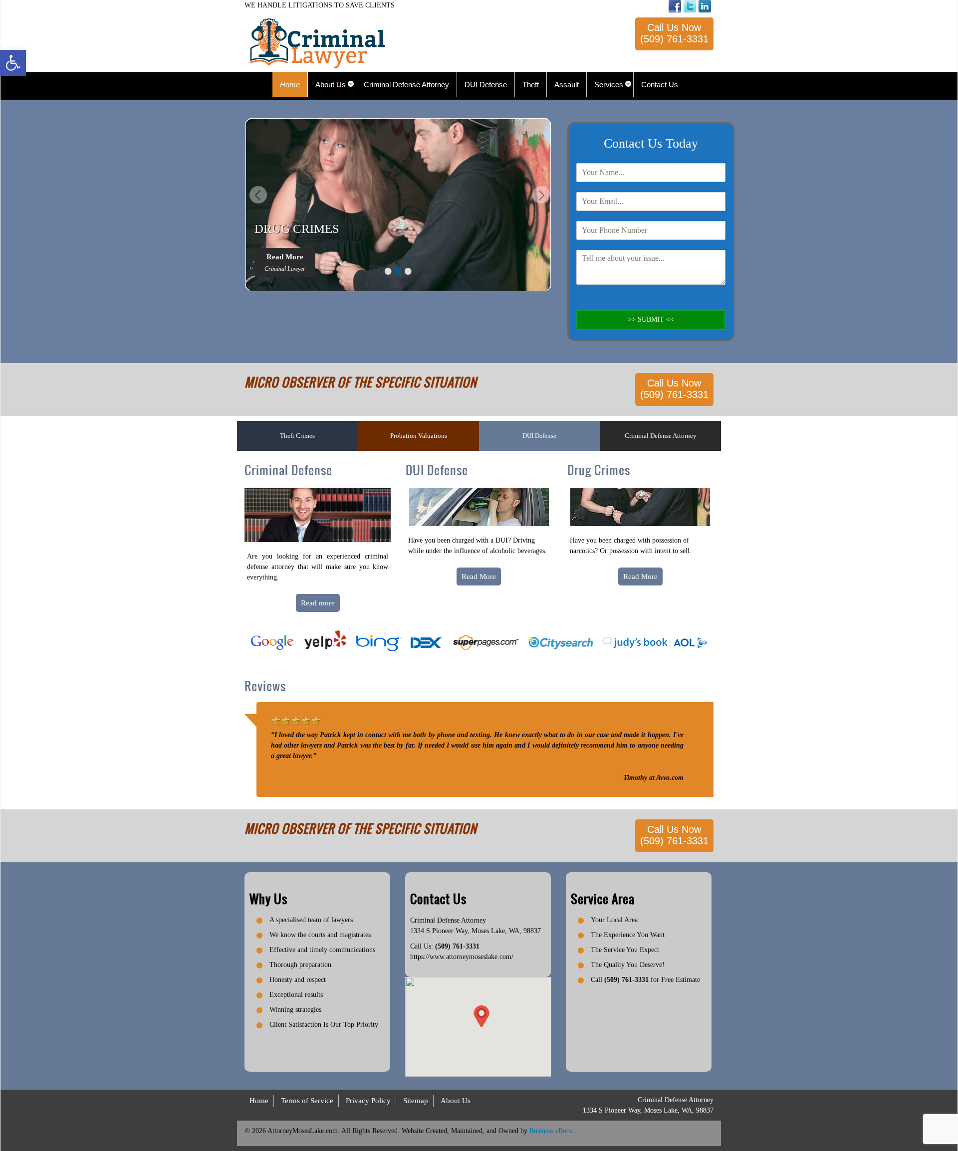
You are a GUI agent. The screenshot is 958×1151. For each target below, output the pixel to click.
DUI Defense (539, 435)
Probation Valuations (418, 435)
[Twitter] (690, 6)
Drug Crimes (598, 470)
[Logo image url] (317, 42)
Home (258, 1101)
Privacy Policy (368, 1101)
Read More (284, 262)
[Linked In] (705, 6)
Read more (318, 603)
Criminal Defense (288, 470)
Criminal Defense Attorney (661, 435)
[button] (13, 63)
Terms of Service (307, 1101)
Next (539, 196)
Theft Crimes (297, 435)
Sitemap (415, 1101)
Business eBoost (551, 1131)
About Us (456, 1101)
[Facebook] (675, 6)
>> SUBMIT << (651, 319)
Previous (256, 196)
